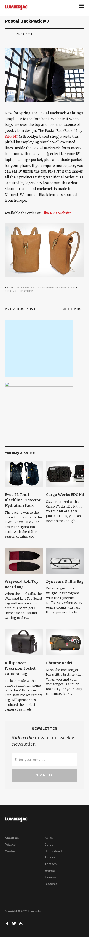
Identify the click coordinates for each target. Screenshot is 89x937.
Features (50, 883)
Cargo (48, 844)
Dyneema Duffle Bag (65, 581)
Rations (50, 857)
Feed (21, 923)
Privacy (10, 844)
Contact (11, 851)
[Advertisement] (39, 348)
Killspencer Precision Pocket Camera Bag (20, 668)
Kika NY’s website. (57, 213)
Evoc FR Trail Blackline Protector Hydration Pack (23, 500)
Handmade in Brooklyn (56, 287)
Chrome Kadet (59, 662)
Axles (48, 837)
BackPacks (25, 287)
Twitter (14, 923)
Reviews (50, 877)
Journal (49, 870)
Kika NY (11, 136)
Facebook (7, 923)
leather (26, 291)
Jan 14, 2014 (23, 34)
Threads (50, 864)
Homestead (53, 851)
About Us (12, 837)
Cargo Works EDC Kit (65, 494)
